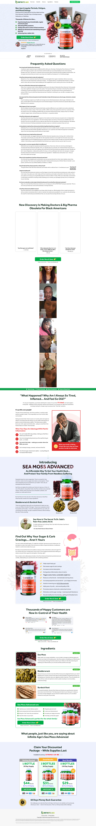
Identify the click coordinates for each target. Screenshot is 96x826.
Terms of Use (44, 815)
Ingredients (50, 1)
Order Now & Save (74, 2)
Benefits (38, 1)
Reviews (56, 1)
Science (44, 1)
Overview (32, 1)
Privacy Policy (51, 815)
